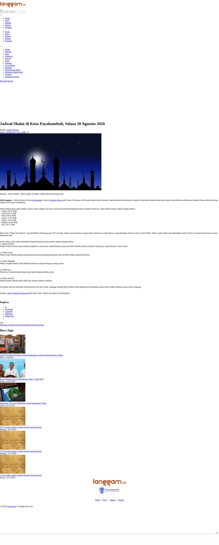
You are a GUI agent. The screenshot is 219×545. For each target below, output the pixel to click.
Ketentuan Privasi (12, 77)
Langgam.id (11, 506)
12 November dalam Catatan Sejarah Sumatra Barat (20, 475)
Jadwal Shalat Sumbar (35, 325)
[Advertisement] (109, 540)
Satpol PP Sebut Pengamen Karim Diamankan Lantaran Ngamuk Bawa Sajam (31, 355)
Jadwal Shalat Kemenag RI (18, 293)
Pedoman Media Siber (14, 72)
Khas (7, 21)
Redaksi (8, 68)
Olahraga (8, 56)
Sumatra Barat (55, 200)
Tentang (8, 74)
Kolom (8, 25)
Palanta (8, 23)
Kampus (8, 27)
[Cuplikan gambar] (12, 353)
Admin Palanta (13, 130)
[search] (1, 9)
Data (7, 54)
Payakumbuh (36, 200)
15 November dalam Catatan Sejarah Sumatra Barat (20, 451)
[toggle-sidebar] (1, 14)
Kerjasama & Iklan (12, 70)
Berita (7, 18)
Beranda (3, 81)
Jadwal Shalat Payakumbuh (15, 325)
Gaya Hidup (10, 65)
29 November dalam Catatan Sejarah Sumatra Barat (20, 427)
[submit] (25, 12)
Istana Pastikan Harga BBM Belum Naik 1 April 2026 (21, 379)
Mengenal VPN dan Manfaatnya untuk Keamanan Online (23, 403)
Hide (2, 325)
